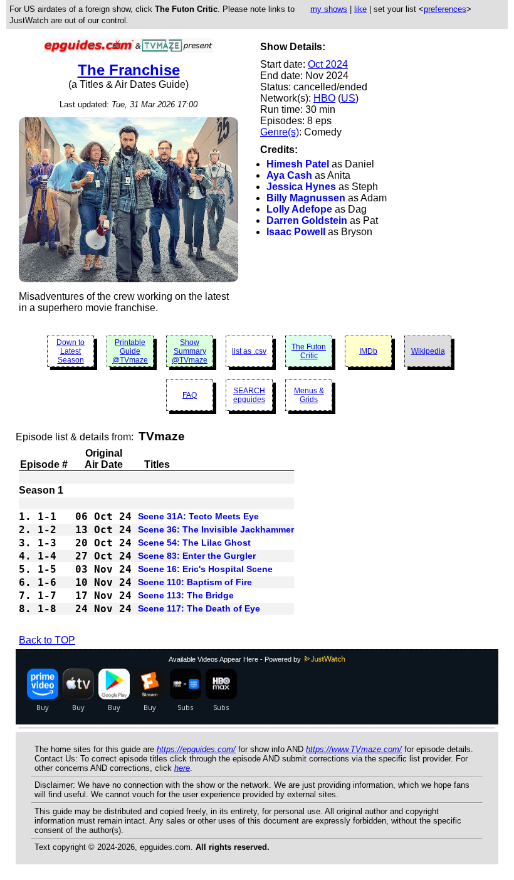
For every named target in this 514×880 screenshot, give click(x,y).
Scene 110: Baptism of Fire (195, 582)
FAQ (189, 395)
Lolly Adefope (299, 209)
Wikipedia (428, 351)
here (182, 768)
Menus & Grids (309, 395)
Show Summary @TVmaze (189, 351)
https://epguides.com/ (196, 749)
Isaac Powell (295, 231)
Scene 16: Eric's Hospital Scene (205, 569)
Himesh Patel (297, 164)
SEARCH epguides (249, 395)
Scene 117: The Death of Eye (199, 608)
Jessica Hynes (301, 186)
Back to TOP (47, 640)
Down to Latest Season (70, 351)
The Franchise (129, 69)
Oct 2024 (328, 64)
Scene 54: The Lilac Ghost (194, 543)
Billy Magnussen (305, 198)
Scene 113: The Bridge (186, 595)
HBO (324, 98)
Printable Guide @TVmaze (130, 351)
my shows (328, 9)
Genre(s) (279, 132)
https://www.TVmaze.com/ (354, 749)
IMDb (368, 351)
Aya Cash (289, 175)
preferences (445, 9)
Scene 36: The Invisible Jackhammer (216, 529)
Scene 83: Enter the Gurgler (197, 556)
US (348, 98)
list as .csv (249, 351)
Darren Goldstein (306, 220)
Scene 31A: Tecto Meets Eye (198, 516)
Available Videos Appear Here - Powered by (236, 659)
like (360, 9)
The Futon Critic (308, 351)
